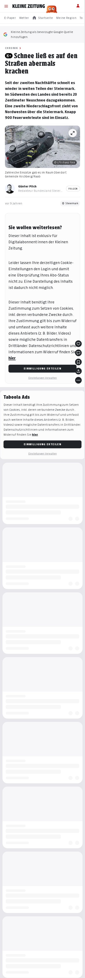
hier (12, 358)
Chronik (11, 48)
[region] (42, 17)
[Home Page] (28, 6)
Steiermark (71, 203)
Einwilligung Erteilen (42, 368)
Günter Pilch (27, 186)
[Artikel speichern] (78, 362)
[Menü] (6, 6)
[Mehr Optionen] (78, 380)
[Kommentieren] (78, 353)
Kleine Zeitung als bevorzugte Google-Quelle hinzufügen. (42, 34)
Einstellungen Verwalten (42, 378)
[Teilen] (78, 371)
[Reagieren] (78, 343)
